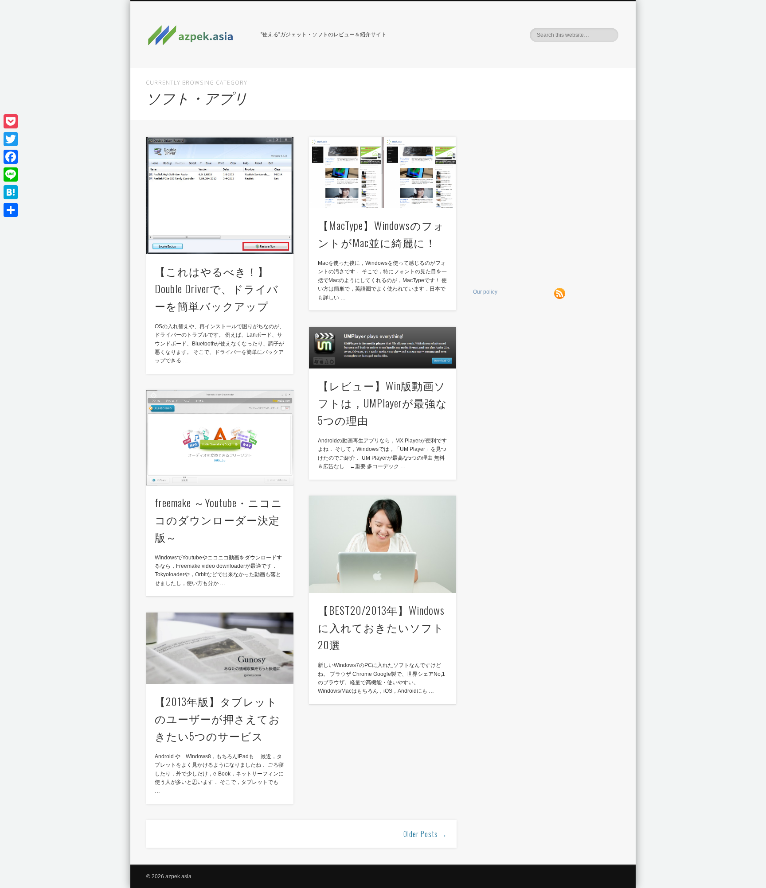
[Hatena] (11, 192)
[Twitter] (11, 139)
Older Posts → (425, 834)
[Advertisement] (547, 199)
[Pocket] (11, 121)
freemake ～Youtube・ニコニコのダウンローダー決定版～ (218, 519)
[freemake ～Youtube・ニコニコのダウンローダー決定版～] (219, 437)
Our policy (485, 292)
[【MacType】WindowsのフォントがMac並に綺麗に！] (382, 172)
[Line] (11, 174)
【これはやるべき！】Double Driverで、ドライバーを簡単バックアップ (216, 288)
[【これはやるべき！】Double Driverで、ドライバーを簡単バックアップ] (219, 195)
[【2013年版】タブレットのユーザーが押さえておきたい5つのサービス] (219, 648)
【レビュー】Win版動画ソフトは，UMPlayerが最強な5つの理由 (382, 402)
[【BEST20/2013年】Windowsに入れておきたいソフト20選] (382, 544)
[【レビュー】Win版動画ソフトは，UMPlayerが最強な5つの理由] (382, 347)
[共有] (11, 210)
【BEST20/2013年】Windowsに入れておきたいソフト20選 (381, 627)
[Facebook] (11, 157)
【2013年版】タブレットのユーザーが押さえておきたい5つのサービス (217, 718)
